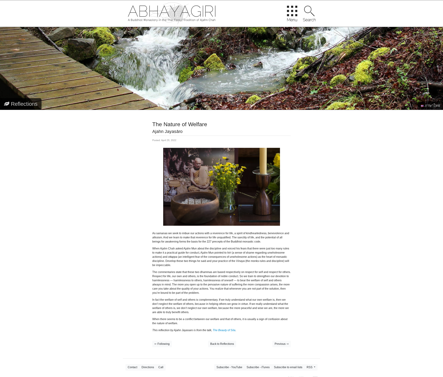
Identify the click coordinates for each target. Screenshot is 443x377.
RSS (310, 367)
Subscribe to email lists (288, 367)
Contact (132, 367)
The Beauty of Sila (224, 330)
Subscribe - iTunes (258, 367)
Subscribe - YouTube (229, 367)
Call (160, 367)
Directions (148, 367)
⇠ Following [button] (162, 343)
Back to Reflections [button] (222, 343)
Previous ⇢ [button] (281, 343)
